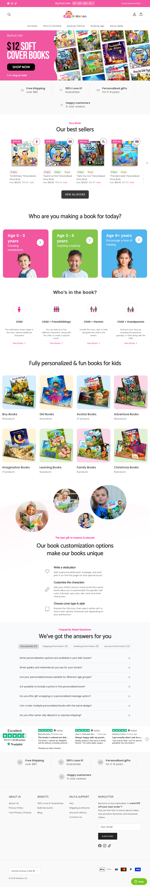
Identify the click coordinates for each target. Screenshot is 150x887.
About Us (14, 803)
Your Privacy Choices (20, 812)
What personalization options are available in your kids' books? (56, 658)
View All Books (75, 194)
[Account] (134, 14)
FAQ (71, 803)
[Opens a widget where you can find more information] (139, 882)
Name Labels (116, 26)
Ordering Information (86, 646)
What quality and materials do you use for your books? (51, 667)
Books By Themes (76, 26)
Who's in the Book (52, 26)
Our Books (32, 26)
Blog (40, 812)
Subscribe (107, 836)
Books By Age (97, 26)
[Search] (9, 14)
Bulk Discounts (45, 807)
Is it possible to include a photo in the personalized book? (52, 686)
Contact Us (75, 817)
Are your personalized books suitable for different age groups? (56, 677)
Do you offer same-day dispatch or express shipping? (50, 715)
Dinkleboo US (21, 878)
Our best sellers (75, 129)
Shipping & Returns (79, 807)
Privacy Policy (16, 807)
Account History (78, 812)
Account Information (117, 646)
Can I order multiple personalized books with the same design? (56, 705)
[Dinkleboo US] (75, 14)
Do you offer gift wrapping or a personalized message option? (55, 696)
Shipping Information (55, 646)
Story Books (28, 646)
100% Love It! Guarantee (50, 803)
